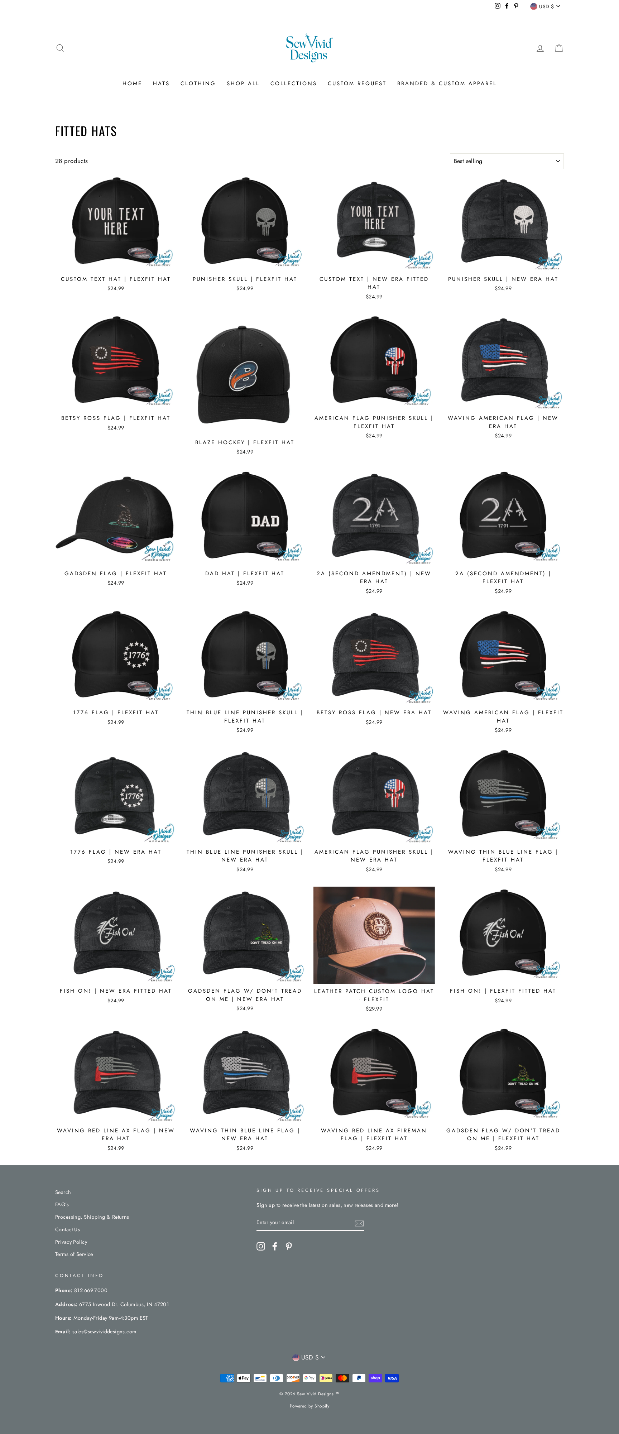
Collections (293, 83)
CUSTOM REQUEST (357, 83)
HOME (132, 83)
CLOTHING (198, 83)
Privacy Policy (71, 1242)
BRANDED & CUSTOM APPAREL (447, 83)
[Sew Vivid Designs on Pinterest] (288, 1246)
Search (63, 1192)
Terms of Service (74, 1254)
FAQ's (62, 1204)
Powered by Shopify (310, 1406)
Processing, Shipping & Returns (92, 1216)
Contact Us (67, 1229)
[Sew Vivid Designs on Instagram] (260, 1246)
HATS (161, 83)
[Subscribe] (359, 1223)
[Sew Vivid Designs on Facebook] (274, 1246)
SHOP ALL (243, 83)
